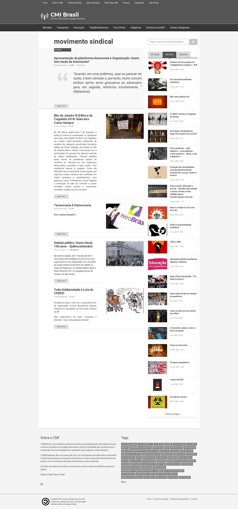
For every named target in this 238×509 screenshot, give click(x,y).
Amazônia (174, 451)
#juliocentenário (129, 444)
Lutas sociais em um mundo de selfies (183, 312)
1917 (150, 444)
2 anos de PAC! (177, 380)
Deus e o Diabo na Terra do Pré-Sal (182, 208)
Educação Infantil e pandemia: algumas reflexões (183, 260)
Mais (123, 482)
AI (122, 451)
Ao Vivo (125, 461)
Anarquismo (167, 454)
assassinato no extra (131, 467)
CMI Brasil (64, 14)
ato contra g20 (128, 474)
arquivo (183, 55)
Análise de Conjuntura (131, 454)
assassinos (146, 467)
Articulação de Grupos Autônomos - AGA (148, 464)
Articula (125, 464)
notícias (155, 55)
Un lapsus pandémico (180, 362)
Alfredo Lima (153, 451)
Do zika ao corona (178, 397)
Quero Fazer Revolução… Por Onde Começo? (183, 277)
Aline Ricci (164, 451)
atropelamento (142, 474)
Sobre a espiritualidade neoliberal (180, 226)
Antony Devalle (185, 457)
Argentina (161, 461)
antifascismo (149, 457)
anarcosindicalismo (151, 454)
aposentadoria (149, 461)
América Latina (186, 451)
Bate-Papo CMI (111, 3)
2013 (156, 444)
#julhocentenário (87, 258)
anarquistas (179, 454)
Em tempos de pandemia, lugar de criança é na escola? (183, 132)
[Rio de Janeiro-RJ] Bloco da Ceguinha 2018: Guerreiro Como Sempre (73, 119)
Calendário (139, 3)
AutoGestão (185, 477)
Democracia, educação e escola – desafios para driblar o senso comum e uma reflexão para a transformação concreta (183, 191)
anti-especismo (128, 457)
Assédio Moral (159, 467)
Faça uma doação (161, 499)
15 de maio (143, 444)
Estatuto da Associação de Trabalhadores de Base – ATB (183, 63)
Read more (61, 106)
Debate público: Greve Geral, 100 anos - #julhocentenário (73, 244)
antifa (138, 457)
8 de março (191, 444)
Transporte (63, 27)
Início (45, 3)
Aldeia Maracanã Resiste (135, 451)
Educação (79, 27)
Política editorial (75, 3)
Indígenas (135, 27)
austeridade (149, 477)
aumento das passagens (132, 477)
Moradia (47, 27)
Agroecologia (176, 447)
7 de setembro (179, 444)
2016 (161, 444)
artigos (170, 55)
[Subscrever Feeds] (78, 484)
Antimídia (173, 457)
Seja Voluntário (93, 3)
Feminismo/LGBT (155, 27)
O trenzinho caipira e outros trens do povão (182, 329)
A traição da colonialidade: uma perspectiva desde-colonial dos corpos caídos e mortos (183, 171)
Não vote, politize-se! (180, 97)
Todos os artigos (172, 414)
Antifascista (161, 457)
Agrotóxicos (189, 447)
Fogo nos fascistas (179, 345)
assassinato (187, 464)
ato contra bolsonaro (174, 471)
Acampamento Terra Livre (140, 447)
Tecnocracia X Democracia (72, 205)
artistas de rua (173, 464)
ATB (72, 65)
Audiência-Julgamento (161, 474)
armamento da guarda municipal (181, 461)
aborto (125, 447)
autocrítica (161, 477)
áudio (174, 474)
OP (72, 126)
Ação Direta (158, 447)
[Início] (44, 16)
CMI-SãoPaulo (74, 250)
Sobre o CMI (57, 3)
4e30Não (168, 444)
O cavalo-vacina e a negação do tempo (183, 115)
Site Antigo (154, 3)
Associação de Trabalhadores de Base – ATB (140, 471)
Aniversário (191, 454)
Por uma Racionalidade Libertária (180, 80)
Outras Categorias (180, 27)
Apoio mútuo (135, 461)
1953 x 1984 (175, 242)
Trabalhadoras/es (98, 27)
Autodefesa (173, 477)
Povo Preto (119, 27)
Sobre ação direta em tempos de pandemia (183, 294)
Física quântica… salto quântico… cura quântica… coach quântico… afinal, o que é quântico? (183, 152)
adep (167, 447)
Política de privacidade (180, 499)
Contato (126, 3)
